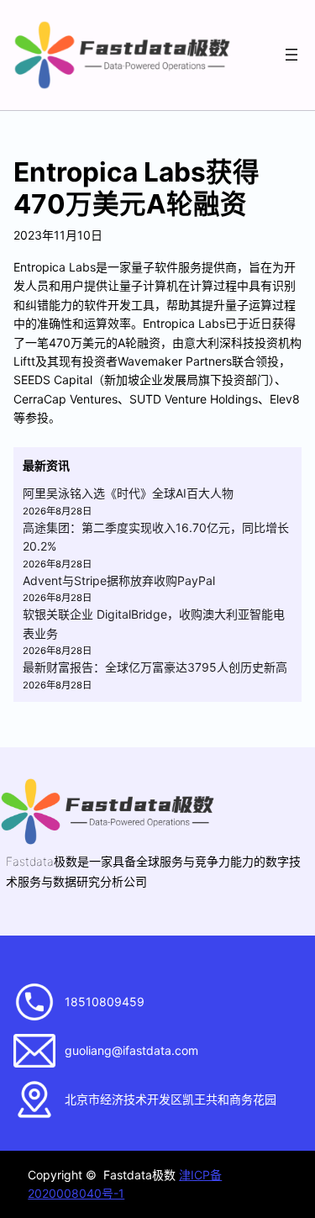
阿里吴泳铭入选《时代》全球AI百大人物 (128, 493)
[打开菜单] (291, 55)
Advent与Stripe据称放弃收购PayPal (119, 580)
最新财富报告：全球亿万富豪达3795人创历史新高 (155, 667)
